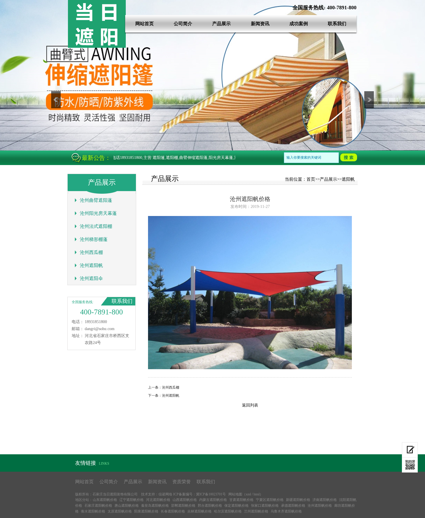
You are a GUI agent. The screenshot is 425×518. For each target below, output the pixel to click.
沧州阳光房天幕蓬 (98, 213)
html (257, 494)
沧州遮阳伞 (91, 278)
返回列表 (250, 405)
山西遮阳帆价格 (185, 500)
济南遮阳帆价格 (325, 500)
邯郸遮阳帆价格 (183, 506)
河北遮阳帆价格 (158, 500)
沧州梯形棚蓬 (94, 239)
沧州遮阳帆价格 (320, 506)
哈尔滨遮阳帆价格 (228, 511)
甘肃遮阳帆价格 (241, 500)
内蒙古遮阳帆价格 (213, 500)
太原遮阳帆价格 (120, 511)
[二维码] (410, 465)
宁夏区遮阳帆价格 (270, 500)
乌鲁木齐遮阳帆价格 (286, 511)
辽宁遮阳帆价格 (131, 500)
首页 (310, 179)
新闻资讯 (260, 23)
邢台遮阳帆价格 (210, 506)
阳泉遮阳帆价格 (146, 511)
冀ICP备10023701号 (211, 494)
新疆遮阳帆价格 (298, 500)
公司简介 (183, 23)
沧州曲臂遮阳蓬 (96, 200)
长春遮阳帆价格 (173, 511)
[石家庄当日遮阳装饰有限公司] (97, 46)
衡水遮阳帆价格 (93, 511)
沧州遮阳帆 (91, 265)
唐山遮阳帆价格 (126, 506)
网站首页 (144, 23)
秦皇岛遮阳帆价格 (155, 506)
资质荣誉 (181, 481)
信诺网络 (165, 494)
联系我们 (337, 23)
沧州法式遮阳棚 (96, 226)
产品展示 (221, 23)
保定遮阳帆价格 (236, 506)
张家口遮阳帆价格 (265, 506)
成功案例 (298, 23)
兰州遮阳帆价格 (256, 511)
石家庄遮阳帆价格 (98, 506)
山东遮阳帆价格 (105, 500)
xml (248, 494)
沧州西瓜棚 (91, 252)
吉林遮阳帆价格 (199, 511)
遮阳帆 (348, 179)
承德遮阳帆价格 (293, 506)
